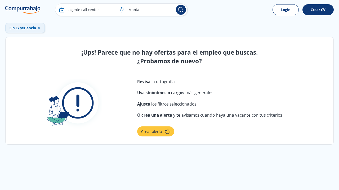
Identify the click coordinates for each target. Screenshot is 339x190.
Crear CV (318, 9)
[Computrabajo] (23, 10)
